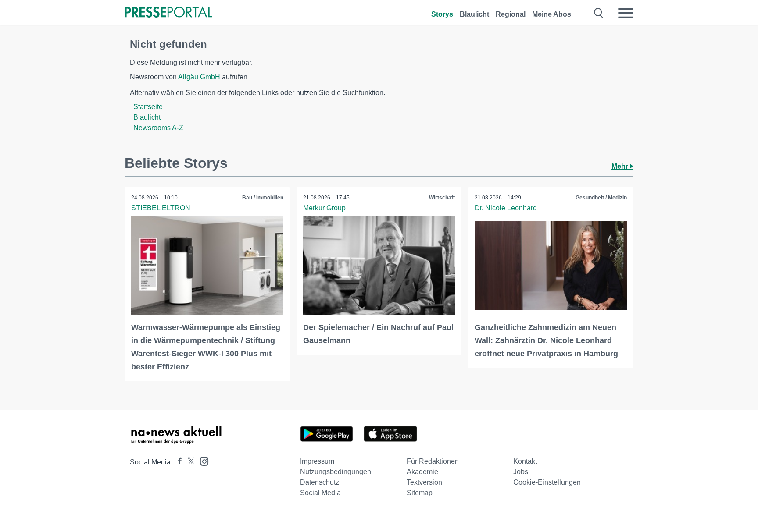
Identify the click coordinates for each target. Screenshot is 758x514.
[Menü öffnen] (625, 13)
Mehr (620, 166)
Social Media (320, 492)
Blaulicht (474, 14)
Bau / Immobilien (262, 198)
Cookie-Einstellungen (547, 482)
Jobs (520, 471)
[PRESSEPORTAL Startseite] (168, 13)
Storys (442, 14)
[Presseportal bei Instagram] (201, 460)
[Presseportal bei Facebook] (177, 462)
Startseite (148, 106)
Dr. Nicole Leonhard (506, 208)
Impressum (317, 461)
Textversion (424, 482)
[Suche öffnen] (599, 13)
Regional (511, 14)
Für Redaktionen (433, 461)
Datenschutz (319, 482)
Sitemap (420, 492)
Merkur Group (324, 208)
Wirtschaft (442, 198)
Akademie (422, 471)
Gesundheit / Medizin (601, 198)
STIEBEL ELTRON (160, 208)
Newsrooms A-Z (158, 127)
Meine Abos (551, 14)
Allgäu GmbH (199, 77)
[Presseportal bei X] (188, 462)
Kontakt (525, 461)
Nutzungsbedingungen (335, 471)
